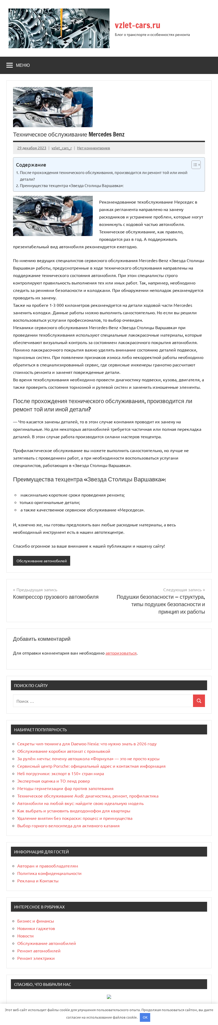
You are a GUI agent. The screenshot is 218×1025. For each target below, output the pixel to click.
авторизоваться (121, 652)
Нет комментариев (93, 147)
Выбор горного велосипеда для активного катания (68, 825)
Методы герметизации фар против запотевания (65, 788)
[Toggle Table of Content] (193, 164)
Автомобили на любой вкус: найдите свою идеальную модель (80, 803)
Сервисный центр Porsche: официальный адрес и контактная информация (91, 765)
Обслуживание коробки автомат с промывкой (63, 751)
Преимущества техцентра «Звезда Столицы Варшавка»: (72, 185)
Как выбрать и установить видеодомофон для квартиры (73, 810)
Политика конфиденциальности (49, 873)
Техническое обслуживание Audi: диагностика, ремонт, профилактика (87, 795)
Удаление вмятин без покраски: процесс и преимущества (74, 818)
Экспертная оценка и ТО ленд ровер (53, 780)
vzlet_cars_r (62, 147)
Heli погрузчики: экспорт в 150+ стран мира (60, 773)
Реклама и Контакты (37, 880)
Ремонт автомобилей (39, 950)
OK (145, 1017)
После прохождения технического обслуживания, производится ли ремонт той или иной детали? (103, 175)
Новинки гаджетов (36, 928)
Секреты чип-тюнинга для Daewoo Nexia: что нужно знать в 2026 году (87, 743)
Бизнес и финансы (35, 920)
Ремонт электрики (36, 958)
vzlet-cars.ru (137, 25)
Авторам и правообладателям (47, 865)
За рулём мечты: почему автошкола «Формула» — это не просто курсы (88, 758)
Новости (25, 935)
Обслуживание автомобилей (41, 560)
